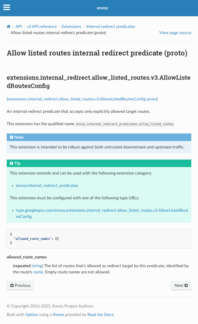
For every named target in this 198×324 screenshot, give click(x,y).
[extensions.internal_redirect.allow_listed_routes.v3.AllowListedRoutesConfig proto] (82, 99)
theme (58, 315)
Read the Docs (100, 315)
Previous (22, 285)
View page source (175, 33)
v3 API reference (42, 27)
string (37, 266)
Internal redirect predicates (110, 27)
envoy (102, 8)
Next (179, 285)
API (18, 27)
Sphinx (32, 315)
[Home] (9, 26)
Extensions (71, 27)
